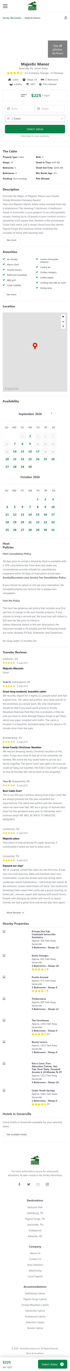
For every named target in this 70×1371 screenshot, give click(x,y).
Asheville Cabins (35, 1322)
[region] (35, 352)
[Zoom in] (63, 316)
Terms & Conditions (35, 1353)
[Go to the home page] (32, 6)
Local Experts (35, 1276)
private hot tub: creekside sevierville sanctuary (44, 934)
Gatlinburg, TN (35, 1213)
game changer (40, 955)
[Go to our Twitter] (29, 1184)
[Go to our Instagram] (47, 1184)
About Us (35, 1253)
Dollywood (35, 1230)
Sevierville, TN (35, 1224)
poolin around (40, 977)
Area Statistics (35, 1264)
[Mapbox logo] (11, 389)
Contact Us (35, 1259)
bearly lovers (39, 1041)
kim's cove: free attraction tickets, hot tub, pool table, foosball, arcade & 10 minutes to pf (47, 1067)
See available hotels (17, 1134)
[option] (30, 436)
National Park (35, 1207)
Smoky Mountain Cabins (35, 1305)
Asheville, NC (35, 1236)
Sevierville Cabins (35, 1310)
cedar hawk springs (43, 1090)
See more (11, 240)
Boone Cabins (35, 1328)
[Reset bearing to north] (63, 326)
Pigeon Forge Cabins (35, 1299)
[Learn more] (16, 940)
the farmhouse (40, 1020)
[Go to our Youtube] (38, 1184)
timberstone (39, 998)
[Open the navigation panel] (5, 6)
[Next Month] (51, 413)
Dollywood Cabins (35, 1316)
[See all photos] (25, 40)
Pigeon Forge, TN (35, 1218)
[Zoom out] (63, 321)
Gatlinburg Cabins (35, 1293)
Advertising (35, 1270)
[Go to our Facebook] (19, 1184)
